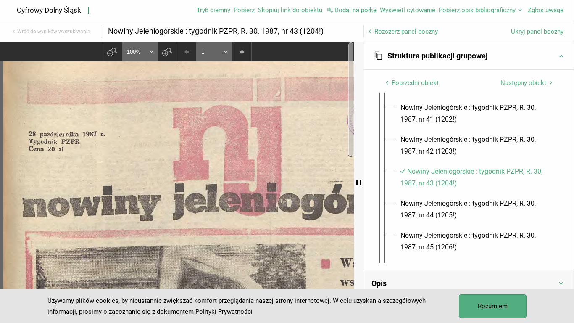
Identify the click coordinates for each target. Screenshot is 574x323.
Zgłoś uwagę (545, 10)
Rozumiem (493, 306)
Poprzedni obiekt (415, 83)
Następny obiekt (523, 83)
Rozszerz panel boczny (406, 31)
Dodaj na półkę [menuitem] (355, 10)
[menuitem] (476, 113)
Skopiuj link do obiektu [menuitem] (290, 10)
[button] (469, 55)
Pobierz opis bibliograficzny (477, 10)
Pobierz (244, 10)
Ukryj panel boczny (537, 31)
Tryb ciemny (213, 10)
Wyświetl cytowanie (407, 10)
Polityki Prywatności (224, 311)
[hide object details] (359, 182)
